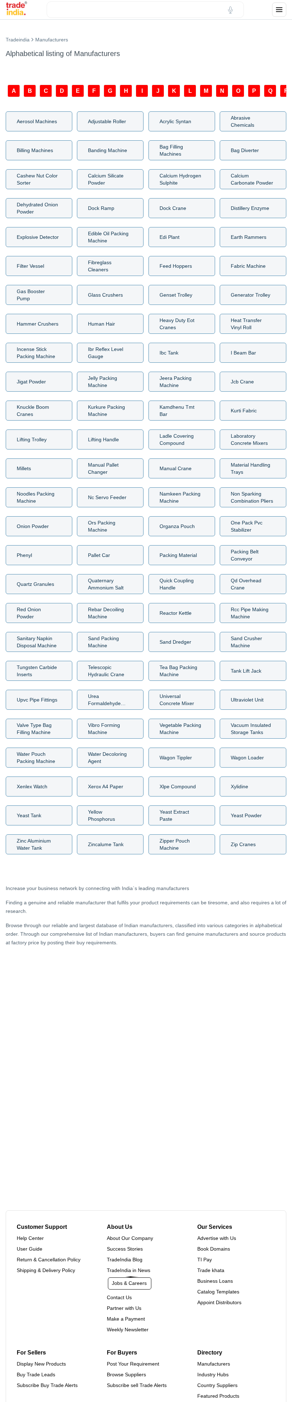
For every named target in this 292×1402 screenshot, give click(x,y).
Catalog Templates (218, 1292)
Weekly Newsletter (127, 1329)
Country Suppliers (217, 1385)
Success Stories (125, 1249)
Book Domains (213, 1249)
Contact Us (119, 1297)
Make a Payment (126, 1319)
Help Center (30, 1238)
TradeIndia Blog (124, 1259)
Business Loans (215, 1281)
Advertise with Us (216, 1238)
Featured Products (218, 1396)
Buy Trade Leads (36, 1374)
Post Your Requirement (133, 1364)
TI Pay (204, 1259)
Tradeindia (18, 39)
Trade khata (210, 1270)
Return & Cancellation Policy (48, 1259)
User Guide (29, 1249)
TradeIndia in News (128, 1270)
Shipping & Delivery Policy (46, 1270)
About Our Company (130, 1238)
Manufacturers (213, 1364)
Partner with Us (124, 1308)
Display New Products (41, 1364)
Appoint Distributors (219, 1302)
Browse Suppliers (126, 1374)
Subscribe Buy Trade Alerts (47, 1385)
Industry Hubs (213, 1374)
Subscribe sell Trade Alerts (137, 1385)
